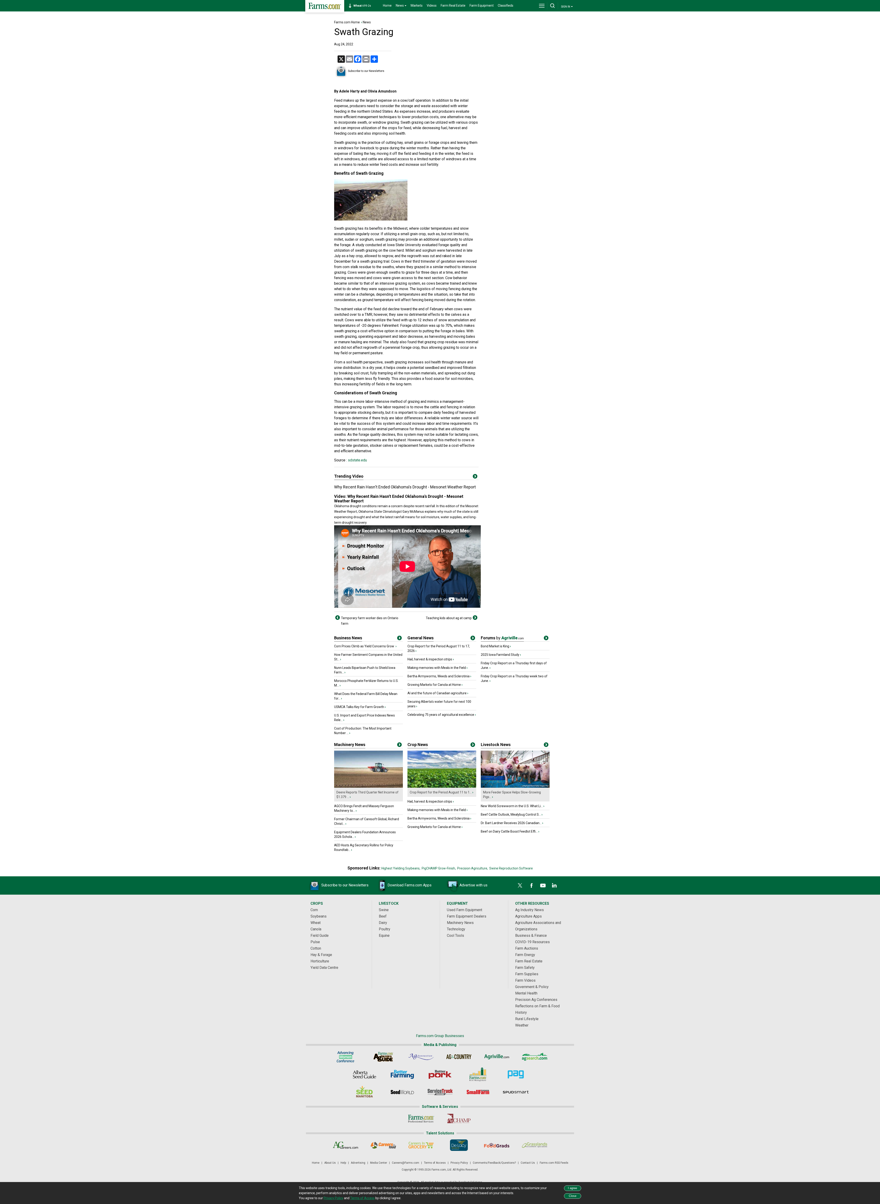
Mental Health (526, 993)
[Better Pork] (440, 1074)
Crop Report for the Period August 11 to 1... (441, 792)
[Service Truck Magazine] (440, 1092)
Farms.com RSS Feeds (554, 1162)
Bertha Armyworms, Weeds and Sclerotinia (438, 676)
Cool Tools (455, 935)
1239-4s (364, 5)
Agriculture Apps (528, 916)
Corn (314, 910)
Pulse (315, 942)
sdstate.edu (357, 460)
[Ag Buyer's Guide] (383, 1057)
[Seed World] (402, 1092)
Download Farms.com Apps (410, 885)
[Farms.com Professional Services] (421, 1118)
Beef (383, 916)
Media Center (378, 1162)
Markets (417, 5)
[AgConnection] (421, 1057)
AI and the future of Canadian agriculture (437, 693)
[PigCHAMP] (459, 1118)
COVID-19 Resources (532, 942)
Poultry (384, 929)
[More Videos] (475, 477)
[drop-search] (552, 5)
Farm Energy (525, 955)
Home (387, 5)
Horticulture (320, 961)
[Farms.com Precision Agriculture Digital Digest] (515, 1074)
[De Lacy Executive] (459, 1145)
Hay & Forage (321, 955)
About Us (330, 1162)
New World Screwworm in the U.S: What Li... (512, 806)
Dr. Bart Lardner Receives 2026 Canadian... (511, 823)
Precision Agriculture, (472, 868)
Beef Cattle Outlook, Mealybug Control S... (511, 814)
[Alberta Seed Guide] (364, 1074)
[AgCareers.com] (345, 1145)
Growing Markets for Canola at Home (434, 684)
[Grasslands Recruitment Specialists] (534, 1145)
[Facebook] (531, 885)
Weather (521, 1025)
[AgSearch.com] (534, 1057)
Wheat (316, 923)
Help (343, 1162)
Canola (316, 929)
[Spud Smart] (515, 1092)
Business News (348, 637)
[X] (520, 885)
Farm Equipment (482, 5)
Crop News (417, 744)
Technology (456, 929)
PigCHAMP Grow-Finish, (439, 868)
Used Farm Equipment (464, 910)
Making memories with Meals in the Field (436, 668)
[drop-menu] (541, 5)
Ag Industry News (529, 910)
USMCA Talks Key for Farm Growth (359, 707)
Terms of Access (435, 1162)
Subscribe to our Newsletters (366, 71)
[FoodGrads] (496, 1145)
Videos (432, 5)
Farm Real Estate (453, 5)
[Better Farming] (402, 1074)
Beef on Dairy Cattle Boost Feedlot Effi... (509, 831)
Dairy (383, 923)
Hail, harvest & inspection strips (429, 659)
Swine (384, 910)
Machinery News (349, 744)
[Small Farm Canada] (478, 1092)
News (367, 22)
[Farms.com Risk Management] (478, 1074)
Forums (502, 637)
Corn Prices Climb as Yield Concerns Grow (364, 646)
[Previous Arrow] (337, 617)
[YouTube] (542, 885)
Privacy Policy (459, 1162)
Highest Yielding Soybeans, (400, 868)
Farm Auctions (526, 948)
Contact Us (528, 1162)
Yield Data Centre (324, 967)
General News (420, 637)
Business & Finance (531, 935)
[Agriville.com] (496, 1057)
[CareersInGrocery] (421, 1145)
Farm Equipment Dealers (466, 916)
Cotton (316, 948)
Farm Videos (525, 980)
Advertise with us (473, 885)
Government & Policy (532, 987)
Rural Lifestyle (527, 1019)
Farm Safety (525, 967)
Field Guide (320, 935)
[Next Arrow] (475, 617)
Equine (384, 935)
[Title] (399, 638)
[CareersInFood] (383, 1145)
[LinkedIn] (554, 885)
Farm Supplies (526, 974)
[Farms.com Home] (324, 6)
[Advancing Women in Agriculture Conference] (345, 1057)
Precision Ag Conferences (536, 999)
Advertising (358, 1162)
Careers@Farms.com (405, 1162)
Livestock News (496, 744)
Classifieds (505, 5)
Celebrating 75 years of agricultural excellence (440, 714)
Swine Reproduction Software (511, 868)
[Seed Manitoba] (364, 1092)
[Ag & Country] (459, 1057)
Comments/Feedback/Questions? (494, 1162)
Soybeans (319, 916)
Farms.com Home (347, 22)
